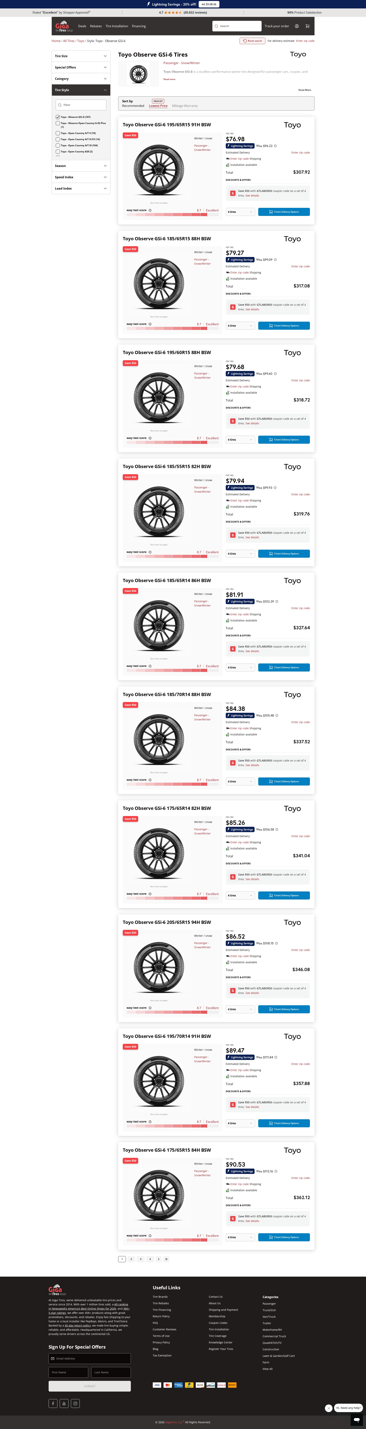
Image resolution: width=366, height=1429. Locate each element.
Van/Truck (269, 1316)
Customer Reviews (164, 1329)
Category (62, 79)
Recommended (133, 106)
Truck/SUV (269, 1310)
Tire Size (61, 56)
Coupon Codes (218, 1323)
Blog (155, 1349)
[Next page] (159, 1259)
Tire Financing (162, 1310)
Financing (139, 26)
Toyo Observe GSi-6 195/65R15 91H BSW (167, 124)
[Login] (297, 26)
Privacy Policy (161, 1342)
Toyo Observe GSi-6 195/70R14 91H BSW (167, 1036)
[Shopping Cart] (308, 26)
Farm (266, 1362)
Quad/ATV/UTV (272, 1343)
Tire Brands (160, 1296)
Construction (271, 1349)
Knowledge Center (220, 1342)
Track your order (277, 26)
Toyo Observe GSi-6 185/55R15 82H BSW (167, 466)
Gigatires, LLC (174, 1422)
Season (60, 166)
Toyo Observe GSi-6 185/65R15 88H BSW (167, 238)
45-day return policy (78, 1325)
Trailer (267, 1323)
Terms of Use (161, 1336)
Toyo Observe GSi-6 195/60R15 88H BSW (167, 352)
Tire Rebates (161, 1303)
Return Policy (161, 1316)
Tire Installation (117, 26)
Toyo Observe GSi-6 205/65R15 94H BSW (167, 922)
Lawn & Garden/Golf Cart (279, 1356)
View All (268, 1369)
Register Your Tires (221, 1349)
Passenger (269, 1303)
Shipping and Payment (223, 1310)
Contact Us (216, 1296)
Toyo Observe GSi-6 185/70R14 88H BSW (167, 694)
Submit (89, 1386)
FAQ (155, 1323)
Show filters (304, 90)
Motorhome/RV (272, 1330)
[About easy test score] (150, 210)
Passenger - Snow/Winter (181, 63)
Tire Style (62, 90)
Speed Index (64, 177)
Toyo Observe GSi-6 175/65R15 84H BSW (167, 1150)
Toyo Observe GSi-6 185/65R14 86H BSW (167, 580)
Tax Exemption (162, 1355)
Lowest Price (158, 105)
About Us (215, 1303)
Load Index (63, 188)
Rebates (96, 26)
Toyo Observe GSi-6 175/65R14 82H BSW (167, 808)
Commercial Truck (274, 1336)
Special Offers (65, 67)
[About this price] (275, 146)
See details (252, 195)
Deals (82, 26)
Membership (217, 1316)
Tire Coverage (218, 1336)
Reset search (255, 40)
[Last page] (166, 1259)
